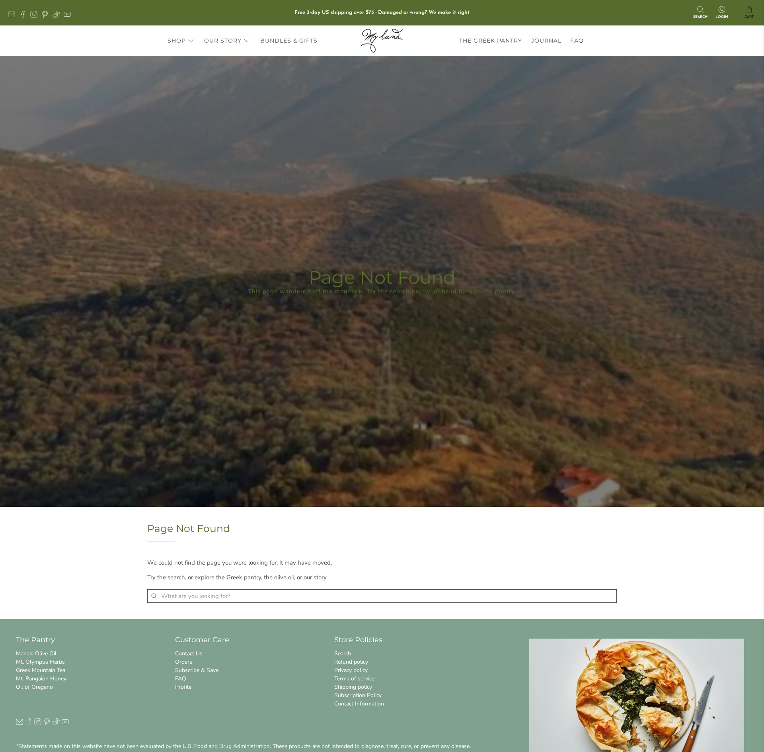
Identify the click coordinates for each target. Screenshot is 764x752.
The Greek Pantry (490, 40)
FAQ (577, 40)
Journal (546, 40)
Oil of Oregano (34, 687)
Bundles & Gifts (289, 40)
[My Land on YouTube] (69, 16)
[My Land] (382, 41)
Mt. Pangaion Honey (41, 678)
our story (315, 577)
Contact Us (189, 653)
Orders (183, 662)
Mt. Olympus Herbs (40, 662)
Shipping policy (353, 687)
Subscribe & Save (196, 670)
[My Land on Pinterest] (47, 16)
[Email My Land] (13, 16)
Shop (177, 40)
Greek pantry (243, 577)
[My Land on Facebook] (24, 16)
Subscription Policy (358, 695)
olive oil (284, 577)
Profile (183, 687)
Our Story (223, 40)
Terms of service (354, 678)
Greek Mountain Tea (40, 670)
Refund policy (351, 662)
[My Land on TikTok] (58, 16)
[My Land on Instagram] (35, 16)
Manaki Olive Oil (36, 653)
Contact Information (359, 703)
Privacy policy (351, 670)
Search (342, 653)
